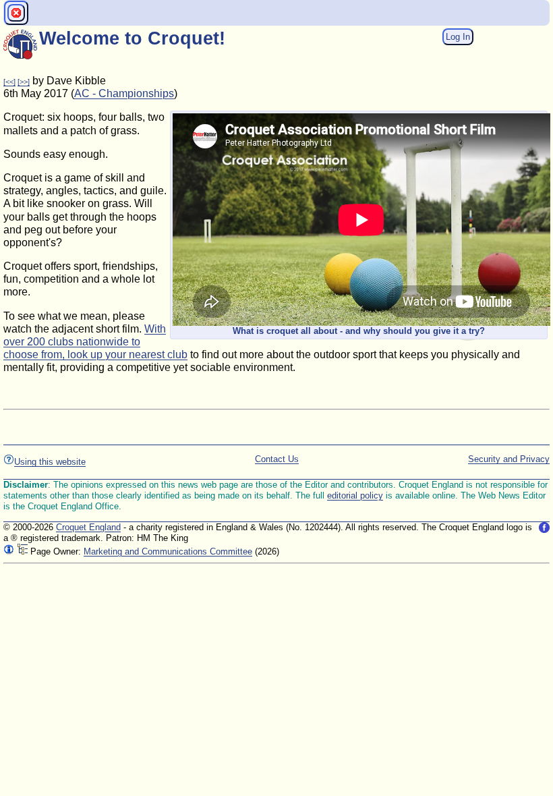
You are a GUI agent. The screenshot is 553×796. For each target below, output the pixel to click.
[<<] (9, 82)
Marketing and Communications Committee (168, 551)
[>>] (24, 82)
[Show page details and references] (8, 551)
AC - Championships (124, 93)
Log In (458, 37)
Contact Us (277, 459)
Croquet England (88, 527)
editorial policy (355, 495)
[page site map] (22, 551)
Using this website (50, 462)
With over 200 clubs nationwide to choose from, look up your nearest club (95, 341)
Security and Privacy (509, 459)
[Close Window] (16, 13)
